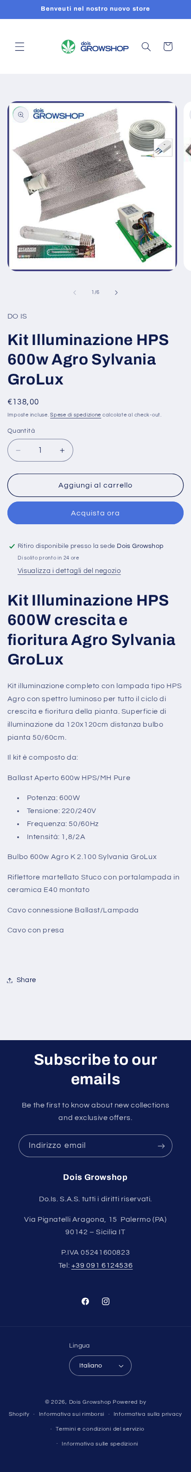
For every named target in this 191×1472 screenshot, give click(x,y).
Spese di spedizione (75, 414)
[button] (19, 46)
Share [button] (26, 980)
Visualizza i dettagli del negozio (69, 570)
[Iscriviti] (161, 1145)
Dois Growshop (90, 1402)
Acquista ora (95, 513)
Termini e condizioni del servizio (100, 1429)
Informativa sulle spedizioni (100, 1443)
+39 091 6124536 (102, 1265)
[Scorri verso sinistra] (74, 292)
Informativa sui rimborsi (72, 1414)
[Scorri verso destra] (116, 292)
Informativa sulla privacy (148, 1414)
